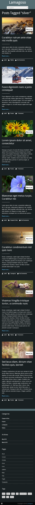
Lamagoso (17, 2)
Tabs (3, 475)
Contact (4, 457)
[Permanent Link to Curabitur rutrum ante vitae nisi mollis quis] (17, 25)
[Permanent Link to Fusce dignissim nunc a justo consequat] (17, 75)
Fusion (12, 113)
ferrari (29, 493)
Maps (3, 472)
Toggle (3, 479)
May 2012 (4, 439)
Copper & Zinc (14, 220)
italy (4, 497)
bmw (13, 493)
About (3, 454)
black (8, 493)
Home (3, 463)
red (7, 497)
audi (4, 493)
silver (12, 497)
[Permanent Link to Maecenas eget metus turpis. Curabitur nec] (17, 184)
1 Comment (21, 113)
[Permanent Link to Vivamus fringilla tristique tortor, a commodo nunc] (17, 288)
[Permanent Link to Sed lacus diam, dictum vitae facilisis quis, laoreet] (17, 350)
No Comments (21, 60)
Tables (12, 60)
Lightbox (4, 469)
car (17, 493)
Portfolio (4, 460)
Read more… (6, 56)
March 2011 (5, 442)
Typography (5, 482)
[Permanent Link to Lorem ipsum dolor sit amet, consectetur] (17, 128)
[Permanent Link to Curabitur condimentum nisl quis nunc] (17, 235)
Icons (3, 466)
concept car (23, 493)
